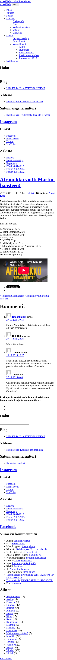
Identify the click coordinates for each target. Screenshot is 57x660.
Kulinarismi (12, 622)
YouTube (11, 144)
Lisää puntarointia (23, 560)
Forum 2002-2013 (15, 169)
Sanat (15, 24)
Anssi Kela (5, 4)
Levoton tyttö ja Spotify (24, 563)
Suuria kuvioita (26, 52)
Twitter (9, 141)
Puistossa (18, 566)
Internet (10, 607)
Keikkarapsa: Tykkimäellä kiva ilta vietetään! (28, 115)
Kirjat (9, 616)
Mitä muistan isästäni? (17, 633)
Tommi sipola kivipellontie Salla (22, 574)
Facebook (11, 135)
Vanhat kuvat (19, 44)
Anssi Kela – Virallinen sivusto (15, 1)
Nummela (24, 49)
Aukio (22, 47)
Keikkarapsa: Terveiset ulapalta (32, 549)
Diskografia (18, 21)
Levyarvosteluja (21, 38)
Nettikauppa (12, 61)
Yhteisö (10, 12)
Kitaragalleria (28, 546)
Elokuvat (10, 602)
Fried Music (6, 658)
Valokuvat (11, 644)
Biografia (17, 32)
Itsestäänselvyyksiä (15, 463)
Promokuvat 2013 (28, 58)
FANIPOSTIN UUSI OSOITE (37, 580)
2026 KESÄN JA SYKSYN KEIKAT (25, 88)
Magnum (10, 624)
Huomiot (10, 605)
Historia (10, 157)
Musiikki (10, 18)
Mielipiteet (11, 630)
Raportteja (11, 163)
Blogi (9, 10)
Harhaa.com (12, 138)
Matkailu (10, 627)
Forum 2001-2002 (15, 171)
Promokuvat (19, 41)
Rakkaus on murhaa (29, 55)
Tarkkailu (11, 639)
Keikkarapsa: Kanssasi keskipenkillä (24, 101)
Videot (16, 30)
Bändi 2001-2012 (15, 166)
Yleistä (30, 193)
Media (9, 35)
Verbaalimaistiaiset (22, 27)
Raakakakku (19, 317)
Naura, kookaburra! (19, 569)
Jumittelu (10, 610)
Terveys (10, 641)
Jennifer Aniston (22, 540)
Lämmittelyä (30, 552)
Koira (9, 619)
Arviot (9, 599)
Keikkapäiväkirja (14, 160)
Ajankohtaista (13, 596)
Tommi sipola (13, 580)
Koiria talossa (18, 543)
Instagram (8, 122)
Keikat (9, 15)
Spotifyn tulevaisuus (36, 557)
